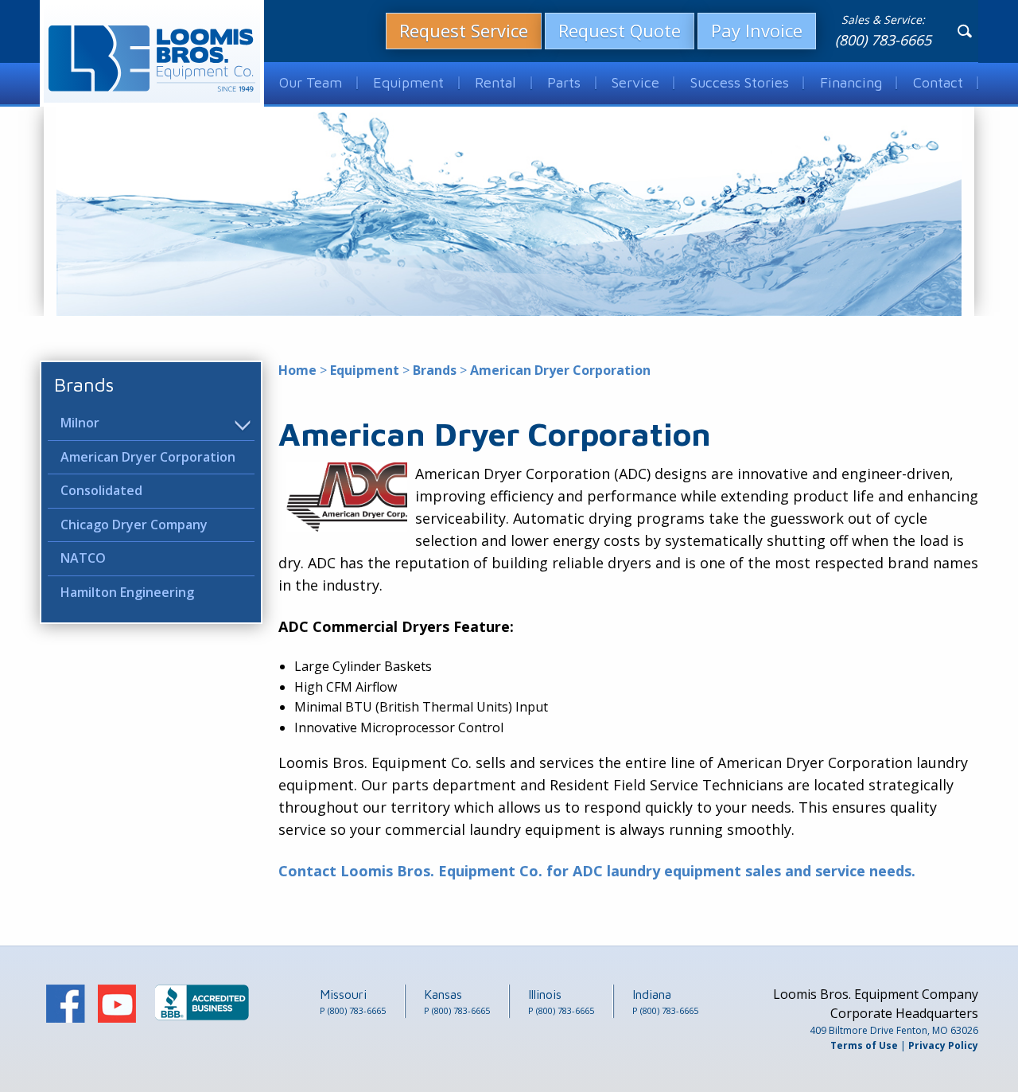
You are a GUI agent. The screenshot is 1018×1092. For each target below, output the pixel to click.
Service (635, 82)
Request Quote (619, 30)
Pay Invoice (756, 30)
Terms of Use (864, 1045)
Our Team (310, 82)
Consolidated (101, 490)
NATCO (83, 558)
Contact (938, 82)
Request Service (463, 30)
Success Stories (739, 82)
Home (297, 370)
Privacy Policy (943, 1045)
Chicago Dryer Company (134, 524)
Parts (564, 82)
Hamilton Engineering (127, 592)
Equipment (408, 82)
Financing (851, 82)
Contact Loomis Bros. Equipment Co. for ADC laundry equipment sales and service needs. (596, 870)
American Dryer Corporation (147, 457)
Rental (495, 82)
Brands (84, 384)
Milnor (79, 422)
